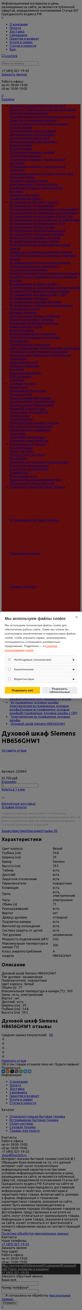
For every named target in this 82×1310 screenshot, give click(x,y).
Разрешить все (22, 690)
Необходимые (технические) (32, 659)
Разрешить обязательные (60, 690)
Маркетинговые (24, 679)
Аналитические (24, 669)
